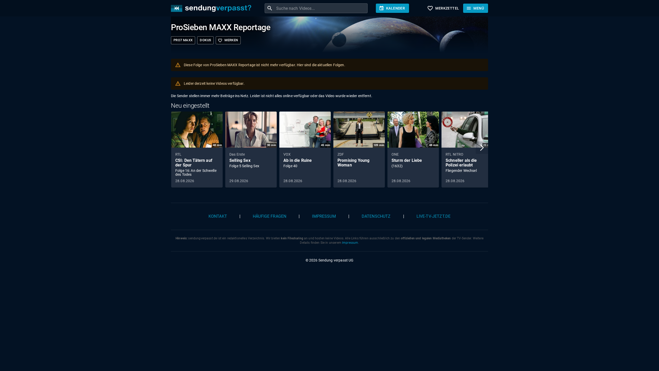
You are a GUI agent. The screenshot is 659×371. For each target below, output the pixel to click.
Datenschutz (376, 216)
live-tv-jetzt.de (433, 216)
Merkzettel (443, 8)
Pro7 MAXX (183, 40)
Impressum (324, 216)
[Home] (212, 8)
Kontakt (218, 216)
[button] (482, 147)
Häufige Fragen (269, 216)
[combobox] (321, 8)
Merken (228, 40)
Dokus (205, 40)
